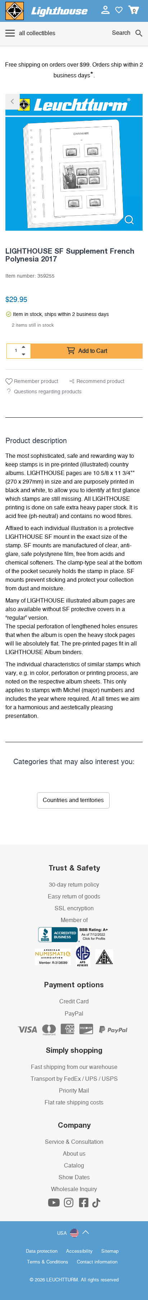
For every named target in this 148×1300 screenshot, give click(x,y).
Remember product (35, 381)
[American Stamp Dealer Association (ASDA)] (104, 956)
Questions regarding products (48, 391)
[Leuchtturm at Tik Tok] (96, 1205)
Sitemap (110, 1251)
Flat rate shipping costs (74, 1102)
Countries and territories (73, 800)
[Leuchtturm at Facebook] (84, 1205)
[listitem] (74, 162)
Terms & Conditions (47, 1262)
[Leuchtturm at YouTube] (54, 1205)
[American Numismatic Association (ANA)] (55, 956)
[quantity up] (23, 347)
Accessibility (79, 1251)
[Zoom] (129, 219)
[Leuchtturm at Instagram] (69, 1205)
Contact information (97, 1262)
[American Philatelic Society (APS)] (85, 956)
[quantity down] (23, 354)
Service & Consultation (74, 1142)
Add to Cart (92, 351)
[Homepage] (46, 11)
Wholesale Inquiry (74, 1189)
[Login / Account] (106, 10)
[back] (12, 102)
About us (74, 1154)
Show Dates (74, 1177)
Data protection (41, 1251)
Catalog (74, 1166)
